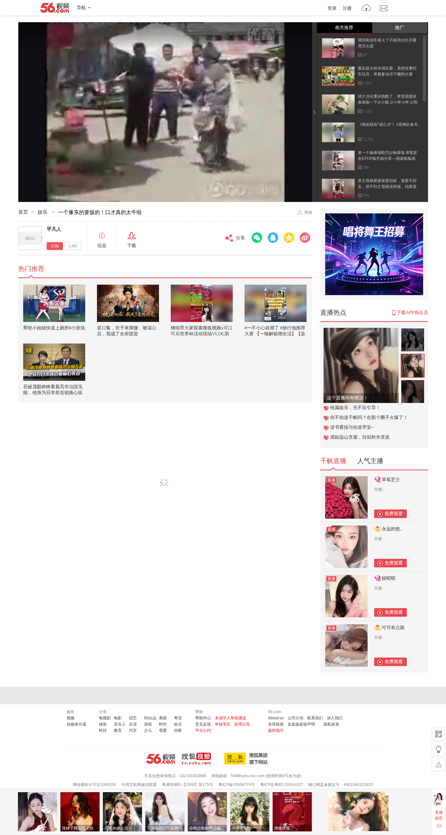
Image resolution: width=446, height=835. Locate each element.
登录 (332, 8)
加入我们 (334, 718)
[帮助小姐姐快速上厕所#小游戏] (54, 303)
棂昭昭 (388, 578)
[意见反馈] (438, 765)
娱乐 (43, 212)
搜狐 (247, 758)
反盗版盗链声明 (301, 724)
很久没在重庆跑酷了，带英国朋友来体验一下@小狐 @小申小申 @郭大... (388, 102)
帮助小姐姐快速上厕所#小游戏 (54, 328)
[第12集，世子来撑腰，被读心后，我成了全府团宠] (128, 303)
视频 (70, 718)
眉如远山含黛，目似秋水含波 (360, 437)
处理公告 (242, 724)
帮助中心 (203, 718)
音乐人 (120, 724)
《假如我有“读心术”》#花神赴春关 (388, 124)
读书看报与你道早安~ (352, 427)
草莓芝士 (391, 479)
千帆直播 (333, 460)
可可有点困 (393, 627)
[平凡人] (30, 238)
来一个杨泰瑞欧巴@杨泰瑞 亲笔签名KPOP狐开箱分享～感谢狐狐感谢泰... (387, 158)
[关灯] (438, 749)
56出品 (150, 718)
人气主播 (370, 460)
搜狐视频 (200, 758)
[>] (366, 8)
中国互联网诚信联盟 (139, 784)
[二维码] (438, 734)
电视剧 (105, 718)
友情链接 (276, 724)
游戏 (148, 724)
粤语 (178, 718)
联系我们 (315, 718)
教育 (118, 730)
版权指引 (276, 730)
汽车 (133, 730)
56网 (160, 759)
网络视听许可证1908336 (94, 784)
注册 (347, 8)
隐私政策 (331, 724)
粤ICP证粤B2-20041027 (281, 784)
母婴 (163, 730)
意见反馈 (203, 724)
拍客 (178, 730)
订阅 (55, 246)
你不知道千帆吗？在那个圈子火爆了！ (369, 417)
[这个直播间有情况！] (361, 331)
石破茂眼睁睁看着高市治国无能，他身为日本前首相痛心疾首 (53, 392)
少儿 (148, 730)
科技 (103, 730)
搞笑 (103, 724)
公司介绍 (295, 718)
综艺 (133, 718)
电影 (118, 718)
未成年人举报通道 (230, 718)
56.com (54, 9)
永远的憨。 (393, 528)
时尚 (163, 724)
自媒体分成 (76, 724)
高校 (163, 718)
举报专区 (223, 724)
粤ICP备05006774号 (236, 784)
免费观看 (394, 513)
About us (276, 718)
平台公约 (203, 730)
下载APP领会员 (412, 312)
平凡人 (54, 229)
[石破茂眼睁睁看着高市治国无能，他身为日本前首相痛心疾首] (54, 362)
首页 (23, 212)
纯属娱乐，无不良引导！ (355, 407)
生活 (133, 724)
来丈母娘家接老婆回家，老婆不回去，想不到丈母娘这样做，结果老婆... (387, 186)
